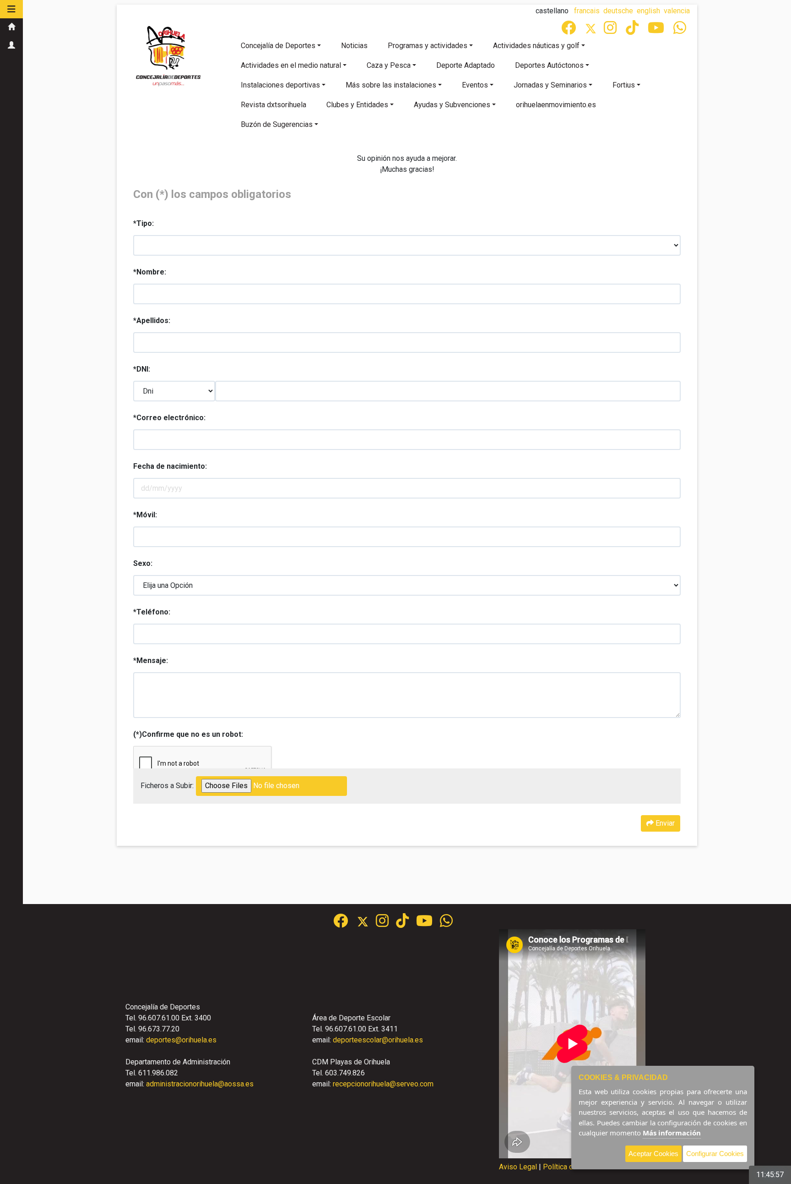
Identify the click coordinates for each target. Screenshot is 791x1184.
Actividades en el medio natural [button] (291, 65)
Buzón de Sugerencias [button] (277, 124)
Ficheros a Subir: (167, 785)
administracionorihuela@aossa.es (200, 1084)
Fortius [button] (623, 85)
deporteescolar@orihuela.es (378, 1040)
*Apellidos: (151, 320)
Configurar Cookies (715, 1153)
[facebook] (569, 30)
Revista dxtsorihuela (273, 104)
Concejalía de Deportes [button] (278, 45)
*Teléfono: (151, 612)
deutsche (618, 10)
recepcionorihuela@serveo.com (383, 1084)
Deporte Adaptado (465, 65)
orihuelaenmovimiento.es (556, 104)
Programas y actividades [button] (427, 45)
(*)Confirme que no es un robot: (188, 734)
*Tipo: (143, 223)
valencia (677, 10)
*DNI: (141, 369)
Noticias (354, 45)
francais (587, 10)
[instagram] (611, 30)
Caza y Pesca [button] (389, 65)
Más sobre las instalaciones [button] (391, 85)
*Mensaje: (150, 660)
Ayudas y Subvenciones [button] (452, 104)
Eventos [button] (475, 85)
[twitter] (366, 923)
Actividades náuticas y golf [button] (536, 45)
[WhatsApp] (680, 30)
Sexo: (142, 563)
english (648, 10)
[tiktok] (633, 30)
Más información (672, 1132)
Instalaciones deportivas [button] (280, 85)
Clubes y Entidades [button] (357, 104)
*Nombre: (149, 272)
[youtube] (657, 30)
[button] (11, 9)
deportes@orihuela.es (181, 1040)
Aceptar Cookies (653, 1153)
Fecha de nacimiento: (170, 466)
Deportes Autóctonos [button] (549, 65)
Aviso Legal (518, 1166)
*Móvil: (145, 514)
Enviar (664, 823)
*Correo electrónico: (169, 417)
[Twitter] (594, 30)
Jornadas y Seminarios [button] (550, 85)
